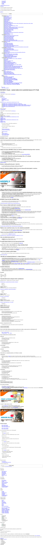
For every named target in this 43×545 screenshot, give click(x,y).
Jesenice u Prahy (4, 503)
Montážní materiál (4, 57)
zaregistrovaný (6, 405)
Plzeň (2, 505)
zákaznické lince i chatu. (14, 261)
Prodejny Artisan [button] (3, 354)
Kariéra (3, 3)
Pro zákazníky (2, 478)
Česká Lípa (3, 501)
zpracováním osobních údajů (8, 466)
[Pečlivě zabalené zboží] (3, 254)
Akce (2, 75)
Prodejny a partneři (3, 498)
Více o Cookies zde (37, 535)
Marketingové (3, 541)
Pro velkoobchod (4, 492)
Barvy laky (3, 474)
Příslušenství (3, 99)
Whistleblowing (4, 495)
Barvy (3, 332)
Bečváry (3, 500)
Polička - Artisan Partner (5, 510)
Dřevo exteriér (4, 41)
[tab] (21, 336)
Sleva (2, 100)
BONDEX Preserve (3, 162)
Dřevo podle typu (9, 15)
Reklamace (3, 493)
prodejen (5, 441)
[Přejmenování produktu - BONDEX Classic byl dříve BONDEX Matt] (10, 203)
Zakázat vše (1, 538)
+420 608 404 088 (4, 5)
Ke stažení (3, 494)
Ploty (3, 70)
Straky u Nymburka (4, 508)
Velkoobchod (4, 1)
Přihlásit (11, 465)
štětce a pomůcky (6, 332)
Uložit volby (2, 544)
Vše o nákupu (4, 2)
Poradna (3, 481)
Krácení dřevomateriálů (5, 486)
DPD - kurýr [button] (2, 336)
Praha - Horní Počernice (5, 506)
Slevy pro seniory (15, 407)
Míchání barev (4, 485)
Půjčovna (3, 484)
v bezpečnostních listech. (29, 269)
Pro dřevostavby (4, 47)
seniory (22, 263)
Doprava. (18, 249)
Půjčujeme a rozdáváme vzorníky (17, 230)
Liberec (3, 504)
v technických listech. (21, 268)
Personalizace (3, 543)
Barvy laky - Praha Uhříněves (6, 507)
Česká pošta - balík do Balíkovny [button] (5, 364)
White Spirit (21, 243)
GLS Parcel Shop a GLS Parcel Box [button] (5, 374)
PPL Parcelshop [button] (3, 369)
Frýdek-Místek (4, 502)
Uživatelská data (3, 542)
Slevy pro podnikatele (5, 482)
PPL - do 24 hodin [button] (3, 345)
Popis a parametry (4, 98)
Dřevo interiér (4, 34)
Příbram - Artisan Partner (5, 511)
